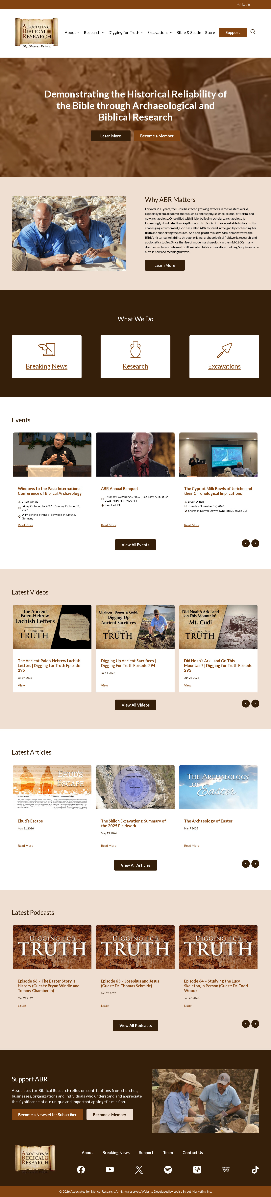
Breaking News (116, 1152)
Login (246, 4)
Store (210, 32)
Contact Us (193, 1152)
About (70, 32)
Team (168, 1152)
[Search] (253, 32)
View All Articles (135, 865)
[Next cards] (255, 543)
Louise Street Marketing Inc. (192, 1191)
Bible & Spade (188, 32)
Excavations (157, 32)
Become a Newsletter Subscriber (47, 1114)
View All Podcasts (135, 1025)
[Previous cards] (246, 543)
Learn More (110, 135)
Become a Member (157, 135)
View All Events (135, 544)
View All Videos (136, 705)
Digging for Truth (123, 32)
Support (233, 32)
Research (92, 32)
